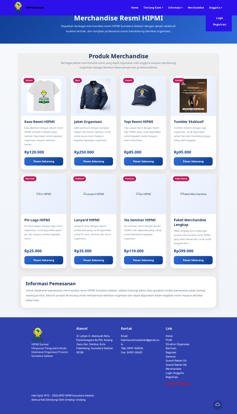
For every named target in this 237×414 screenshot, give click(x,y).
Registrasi (219, 24)
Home (134, 7)
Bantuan (171, 348)
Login (219, 18)
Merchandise (196, 7)
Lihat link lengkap (178, 383)
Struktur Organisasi (177, 344)
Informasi (174, 7)
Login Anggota (175, 373)
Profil (169, 340)
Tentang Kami (152, 7)
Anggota (214, 7)
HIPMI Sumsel (35, 7)
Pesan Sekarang (44, 161)
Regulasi (171, 352)
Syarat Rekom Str (176, 360)
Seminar (171, 356)
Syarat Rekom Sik (176, 364)
